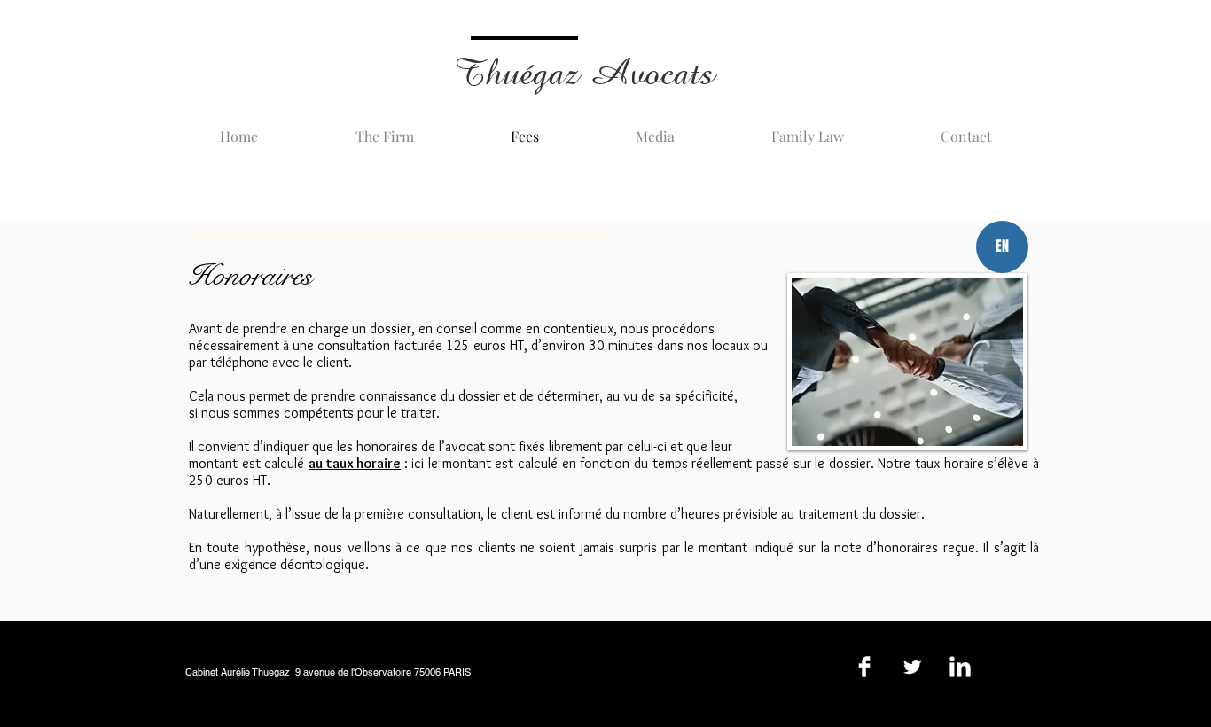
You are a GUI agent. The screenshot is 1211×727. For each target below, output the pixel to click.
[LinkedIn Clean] (960, 666)
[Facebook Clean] (864, 666)
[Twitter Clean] (912, 666)
